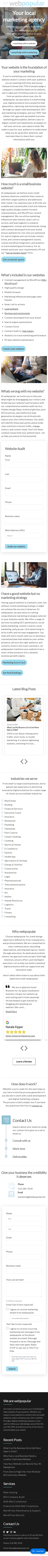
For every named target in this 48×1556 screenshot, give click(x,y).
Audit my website (16, 546)
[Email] (11, 1193)
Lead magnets (11, 308)
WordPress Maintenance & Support (22, 1510)
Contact (12, 1538)
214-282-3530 (16, 1543)
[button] (38, 1551)
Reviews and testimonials (17, 313)
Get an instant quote (16, 252)
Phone (21, 1184)
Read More (11, 1011)
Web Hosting (10, 1492)
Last (7, 474)
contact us (37, 1105)
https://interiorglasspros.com (20, 1035)
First (7, 459)
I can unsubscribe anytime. (20, 1318)
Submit (12, 1368)
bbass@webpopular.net (19, 1548)
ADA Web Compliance (15, 1501)
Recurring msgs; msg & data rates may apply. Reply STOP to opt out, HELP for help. (24, 1359)
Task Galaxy (28, 331)
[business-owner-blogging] (24, 163)
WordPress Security (14, 1515)
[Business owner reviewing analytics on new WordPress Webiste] (24, 575)
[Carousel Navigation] (24, 761)
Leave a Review (24, 1061)
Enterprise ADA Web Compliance (21, 1506)
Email (20, 1192)
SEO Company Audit (14, 1497)
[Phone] (11, 1185)
